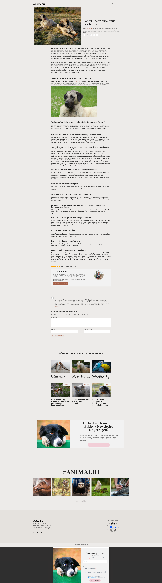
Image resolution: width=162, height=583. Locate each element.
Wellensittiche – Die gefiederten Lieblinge (101, 377)
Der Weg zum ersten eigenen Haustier (59, 377)
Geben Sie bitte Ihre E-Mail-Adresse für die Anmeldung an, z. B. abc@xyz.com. (94, 564)
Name (53, 329)
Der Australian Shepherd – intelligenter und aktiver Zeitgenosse (100, 402)
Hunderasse (77, 81)
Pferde (106, 4)
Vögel (113, 4)
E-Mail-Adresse (88, 329)
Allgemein (121, 4)
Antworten (56, 306)
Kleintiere (97, 4)
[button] (81, 547)
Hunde (71, 4)
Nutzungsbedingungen (92, 577)
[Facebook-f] (33, 532)
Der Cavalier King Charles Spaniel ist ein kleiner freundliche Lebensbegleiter (60, 402)
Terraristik (87, 4)
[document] (81, 565)
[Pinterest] (37, 532)
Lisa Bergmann (88, 28)
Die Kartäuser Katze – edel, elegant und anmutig (80, 401)
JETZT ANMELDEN (95, 580)
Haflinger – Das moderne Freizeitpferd (81, 377)
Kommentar (54, 317)
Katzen (78, 4)
